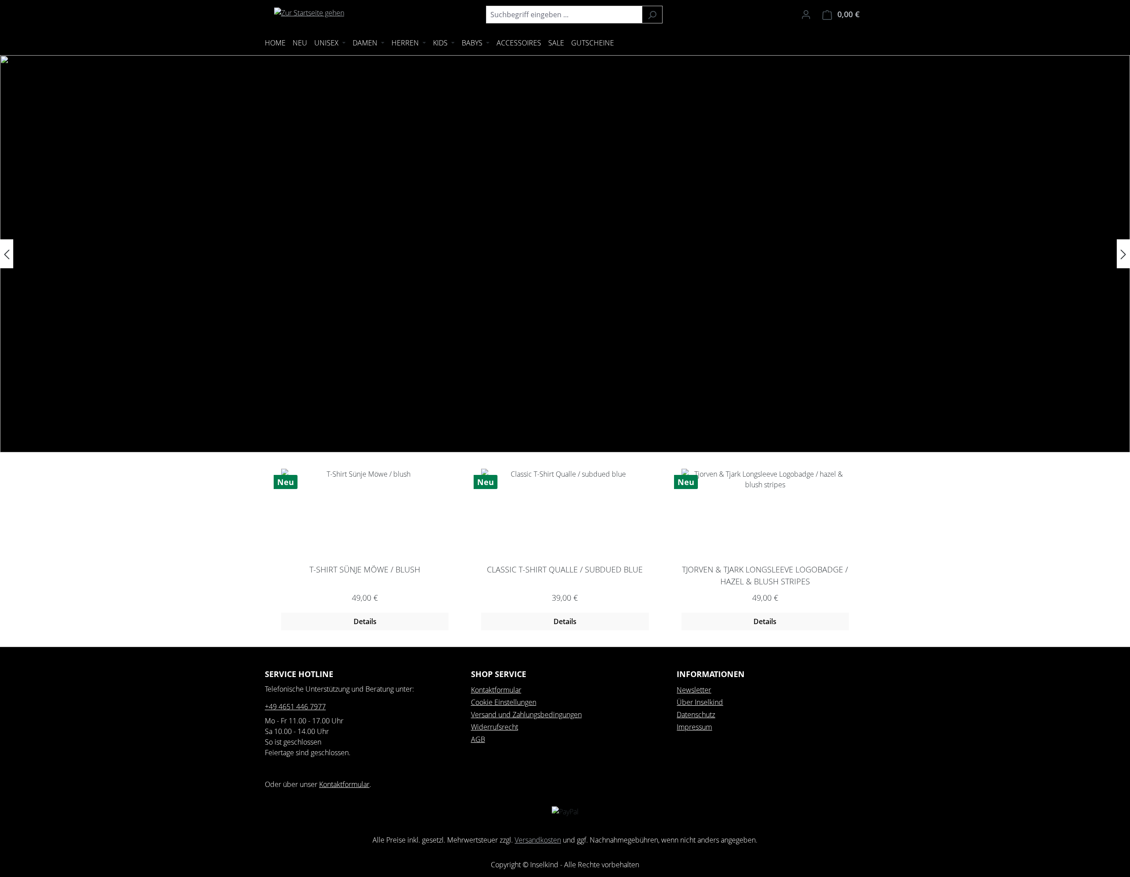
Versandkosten (538, 840)
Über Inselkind (700, 702)
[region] (565, 253)
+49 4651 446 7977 (295, 706)
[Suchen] (652, 14)
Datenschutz (696, 714)
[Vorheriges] (6, 254)
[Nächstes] (1123, 254)
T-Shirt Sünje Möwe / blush (364, 569)
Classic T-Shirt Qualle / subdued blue (565, 569)
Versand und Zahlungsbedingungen (526, 714)
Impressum (694, 727)
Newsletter (694, 690)
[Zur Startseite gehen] (309, 13)
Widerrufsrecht (494, 727)
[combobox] (564, 14)
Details (365, 621)
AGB (478, 739)
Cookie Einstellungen (503, 702)
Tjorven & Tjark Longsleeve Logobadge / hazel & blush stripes (765, 575)
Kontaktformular (344, 784)
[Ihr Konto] (806, 14)
